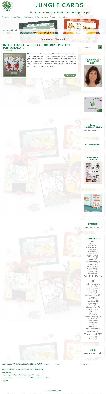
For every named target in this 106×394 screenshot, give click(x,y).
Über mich (63, 17)
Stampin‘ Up (16, 17)
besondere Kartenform (93, 253)
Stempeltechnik (92, 322)
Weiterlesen (71, 75)
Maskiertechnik (93, 303)
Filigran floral (93, 269)
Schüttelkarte (93, 321)
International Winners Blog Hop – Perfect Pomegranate (36, 46)
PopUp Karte (92, 313)
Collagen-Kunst (93, 257)
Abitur (92, 241)
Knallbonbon (93, 299)
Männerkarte (93, 307)
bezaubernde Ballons (92, 255)
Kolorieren (93, 301)
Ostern (93, 311)
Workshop (28, 17)
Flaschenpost (92, 271)
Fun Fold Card (92, 273)
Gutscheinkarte (92, 295)
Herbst (92, 297)
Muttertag (92, 305)
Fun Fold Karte (93, 278)
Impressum (85, 364)
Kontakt (57, 364)
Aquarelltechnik (92, 245)
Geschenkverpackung (93, 289)
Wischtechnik (93, 334)
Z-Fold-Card (93, 336)
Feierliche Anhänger (92, 268)
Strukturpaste (93, 324)
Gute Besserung (92, 293)
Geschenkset (93, 286)
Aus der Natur (93, 249)
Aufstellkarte (92, 247)
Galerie (53, 17)
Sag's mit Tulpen (93, 318)
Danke (93, 259)
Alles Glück (93, 243)
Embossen (93, 264)
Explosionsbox (92, 266)
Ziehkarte (93, 339)
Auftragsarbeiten (41, 17)
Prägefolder (93, 314)
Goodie (93, 291)
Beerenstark (93, 252)
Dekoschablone (93, 262)
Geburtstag (93, 284)
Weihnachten (93, 328)
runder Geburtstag (93, 317)
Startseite (5, 17)
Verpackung (93, 326)
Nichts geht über (93, 309)
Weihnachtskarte (92, 331)
